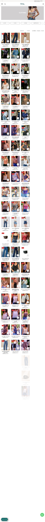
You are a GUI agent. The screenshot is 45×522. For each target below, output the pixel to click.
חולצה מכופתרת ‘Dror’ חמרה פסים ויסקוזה (5, 75)
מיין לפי (28, 30)
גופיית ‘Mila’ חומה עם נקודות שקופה (25, 321)
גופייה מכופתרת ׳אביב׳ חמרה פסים (15, 168)
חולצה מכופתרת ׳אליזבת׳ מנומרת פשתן (25, 106)
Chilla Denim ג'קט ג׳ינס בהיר (15, 60)
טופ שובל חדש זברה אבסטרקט (15, 213)
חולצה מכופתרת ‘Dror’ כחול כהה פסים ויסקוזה (25, 91)
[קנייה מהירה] (28, 41)
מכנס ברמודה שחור (15, 351)
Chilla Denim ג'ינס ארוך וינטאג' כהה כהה (5, 45)
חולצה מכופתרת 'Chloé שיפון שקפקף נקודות (15, 137)
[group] (22, 1)
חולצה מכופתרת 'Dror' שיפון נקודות (5, 60)
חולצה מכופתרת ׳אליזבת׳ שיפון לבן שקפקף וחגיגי (5, 91)
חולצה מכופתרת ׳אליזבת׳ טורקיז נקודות (5, 274)
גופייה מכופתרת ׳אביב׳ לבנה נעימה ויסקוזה (25, 168)
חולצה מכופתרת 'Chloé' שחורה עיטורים (15, 152)
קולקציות (38, 30)
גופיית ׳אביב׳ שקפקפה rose (5, 320)
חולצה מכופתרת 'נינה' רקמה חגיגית (5, 122)
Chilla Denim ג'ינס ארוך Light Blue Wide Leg (5, 259)
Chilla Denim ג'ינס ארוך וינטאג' (5, 229)
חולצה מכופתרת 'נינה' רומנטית (25, 122)
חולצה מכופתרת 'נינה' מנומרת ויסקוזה (5, 106)
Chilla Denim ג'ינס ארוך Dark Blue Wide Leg (15, 259)
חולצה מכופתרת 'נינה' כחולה (25, 137)
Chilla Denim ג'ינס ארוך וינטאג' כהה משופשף (15, 45)
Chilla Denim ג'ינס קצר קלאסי (25, 229)
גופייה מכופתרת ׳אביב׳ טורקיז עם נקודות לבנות (25, 274)
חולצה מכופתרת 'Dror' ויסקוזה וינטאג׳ (25, 75)
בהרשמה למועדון (19, 1)
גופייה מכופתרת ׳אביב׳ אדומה (5, 168)
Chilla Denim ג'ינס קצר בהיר (15, 229)
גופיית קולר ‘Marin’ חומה (5, 336)
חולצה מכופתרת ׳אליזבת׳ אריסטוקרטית (15, 106)
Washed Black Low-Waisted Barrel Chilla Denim (15, 290)
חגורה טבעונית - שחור (25, 258)
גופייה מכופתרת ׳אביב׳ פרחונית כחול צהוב (5, 183)
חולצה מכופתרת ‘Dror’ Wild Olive (5, 289)
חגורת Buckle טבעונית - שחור (25, 383)
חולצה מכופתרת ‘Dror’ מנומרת (15, 91)
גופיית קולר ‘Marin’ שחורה (15, 336)
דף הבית (42, 30)
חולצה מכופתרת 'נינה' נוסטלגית (15, 122)
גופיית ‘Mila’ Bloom (15, 305)
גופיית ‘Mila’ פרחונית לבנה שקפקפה (15, 321)
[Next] (43, 23)
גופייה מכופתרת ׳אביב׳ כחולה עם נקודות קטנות (25, 183)
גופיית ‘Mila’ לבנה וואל (25, 397)
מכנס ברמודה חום (25, 351)
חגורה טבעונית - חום (5, 243)
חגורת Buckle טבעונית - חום (5, 367)
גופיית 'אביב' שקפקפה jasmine (25, 336)
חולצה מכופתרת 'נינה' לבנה (25, 289)
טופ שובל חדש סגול (25, 198)
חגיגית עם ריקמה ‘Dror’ (15, 75)
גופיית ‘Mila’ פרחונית (5, 305)
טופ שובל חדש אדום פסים (25, 243)
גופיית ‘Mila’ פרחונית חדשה (5, 382)
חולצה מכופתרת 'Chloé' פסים (25, 152)
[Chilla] (22, 4)
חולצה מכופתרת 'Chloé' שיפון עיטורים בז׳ (5, 152)
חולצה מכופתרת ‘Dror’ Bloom (25, 306)
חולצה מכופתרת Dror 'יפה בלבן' (15, 383)
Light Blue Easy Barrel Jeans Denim (5, 352)
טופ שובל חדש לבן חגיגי (15, 198)
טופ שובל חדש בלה (6, 198)
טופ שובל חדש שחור (15, 243)
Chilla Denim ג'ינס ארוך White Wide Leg (25, 45)
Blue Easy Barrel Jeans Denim (25, 367)
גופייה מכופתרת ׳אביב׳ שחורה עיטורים (15, 274)
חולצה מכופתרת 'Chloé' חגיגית (5, 137)
